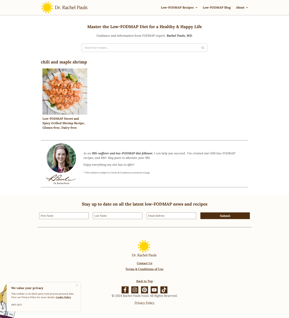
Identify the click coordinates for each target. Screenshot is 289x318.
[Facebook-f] (125, 289)
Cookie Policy (63, 297)
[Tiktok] (163, 289)
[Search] (203, 48)
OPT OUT (16, 304)
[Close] (77, 285)
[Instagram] (134, 289)
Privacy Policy (145, 303)
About (240, 7)
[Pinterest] (144, 289)
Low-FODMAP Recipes (177, 7)
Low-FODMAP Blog (217, 7)
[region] (43, 297)
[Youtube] (154, 289)
